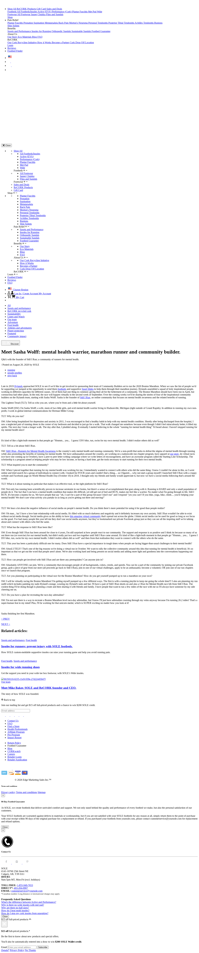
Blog (34, 37)
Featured (11, 333)
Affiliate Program (16, 732)
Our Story (12, 37)
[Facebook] (8, 715)
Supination (39, 23)
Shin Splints (13, 25)
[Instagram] (3, 715)
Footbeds (12, 11)
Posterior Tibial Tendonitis (121, 23)
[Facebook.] (6, 863)
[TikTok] (17, 715)
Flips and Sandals (54, 14)
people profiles (14, 372)
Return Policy (14, 743)
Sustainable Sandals (82, 31)
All (9, 305)
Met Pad (92, 11)
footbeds (62, 389)
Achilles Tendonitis (144, 23)
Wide (99, 11)
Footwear (12, 14)
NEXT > (5, 624)
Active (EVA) (45, 11)
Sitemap (42, 792)
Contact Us (13, 720)
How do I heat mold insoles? (15, 910)
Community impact (16, 336)
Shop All (12, 8)
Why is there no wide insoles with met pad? (22, 905)
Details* (5, 950)
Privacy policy (8, 792)
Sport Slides (88, 389)
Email (4, 947)
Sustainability (14, 314)
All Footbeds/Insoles (27, 11)
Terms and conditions (26, 792)
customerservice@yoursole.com (26, 891)
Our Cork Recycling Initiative (22, 42)
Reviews (11, 48)
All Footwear (24, 14)
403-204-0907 (21, 888)
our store (174, 454)
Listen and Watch (16, 316)
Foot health (13, 325)
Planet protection (15, 330)
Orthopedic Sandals (62, 31)
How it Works (44, 42)
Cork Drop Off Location (82, 42)
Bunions (158, 23)
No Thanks (30, 950)
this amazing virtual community (85, 516)
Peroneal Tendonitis (98, 23)
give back (12, 375)
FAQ (39, 37)
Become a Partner (61, 42)
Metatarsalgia (51, 23)
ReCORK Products (27, 8)
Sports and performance (19, 308)
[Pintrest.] (27, 863)
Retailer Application (17, 759)
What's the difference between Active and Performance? (28, 902)
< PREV (5, 619)
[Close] (4, 924)
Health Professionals (17, 729)
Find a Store (13, 726)
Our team (12, 319)
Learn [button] (10, 45)
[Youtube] (26, 715)
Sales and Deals (54, 8)
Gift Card (41, 8)
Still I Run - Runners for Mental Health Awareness (31, 451)
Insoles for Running (42, 31)
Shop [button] (10, 17)
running (11, 370)
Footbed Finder (15, 51)
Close (5, 827)
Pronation (28, 23)
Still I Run (85, 397)
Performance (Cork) (62, 11)
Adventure (12, 322)
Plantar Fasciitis (80, 11)
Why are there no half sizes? (15, 907)
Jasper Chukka (38, 14)
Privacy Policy (17, 950)
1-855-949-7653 (25, 885)
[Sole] (9, 3)
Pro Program (13, 734)
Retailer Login (14, 757)
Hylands (18, 386)
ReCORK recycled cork (19, 311)
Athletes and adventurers (19, 328)
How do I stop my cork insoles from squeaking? (24, 913)
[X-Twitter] (12, 715)
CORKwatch (14, 751)
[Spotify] (21, 715)
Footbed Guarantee (101, 31)
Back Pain (63, 23)
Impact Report (14, 737)
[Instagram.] (17, 863)
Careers (11, 754)
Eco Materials (25, 37)
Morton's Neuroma (78, 23)
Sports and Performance (19, 31)
